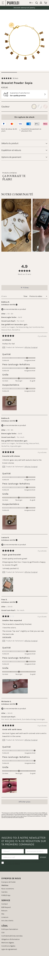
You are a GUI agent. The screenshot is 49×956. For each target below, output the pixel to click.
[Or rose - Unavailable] (45, 106)
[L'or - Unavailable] (34, 106)
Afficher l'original (30, 347)
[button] (9, 78)
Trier (26, 296)
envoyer (43, 857)
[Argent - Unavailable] (40, 106)
